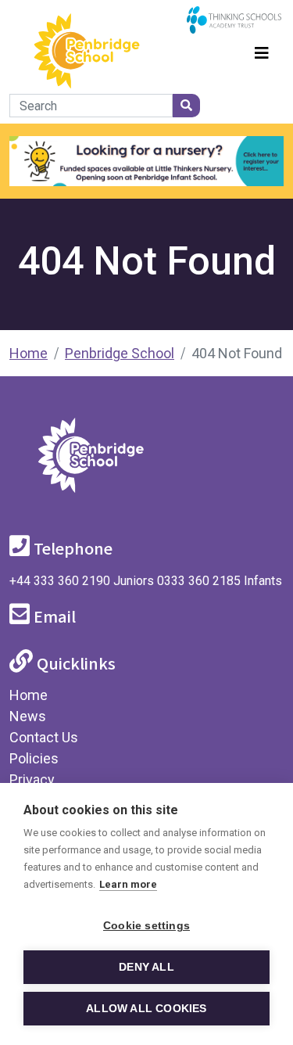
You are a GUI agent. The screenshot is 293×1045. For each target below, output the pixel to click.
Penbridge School (119, 353)
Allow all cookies (146, 1008)
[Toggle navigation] (262, 50)
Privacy (32, 779)
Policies (34, 758)
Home (28, 353)
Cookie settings (146, 926)
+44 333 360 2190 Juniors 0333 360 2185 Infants (145, 580)
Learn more (128, 884)
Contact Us (43, 737)
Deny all (146, 967)
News (27, 716)
